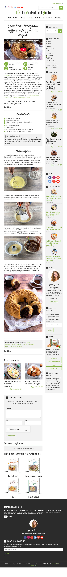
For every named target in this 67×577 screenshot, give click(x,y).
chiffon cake (8, 97)
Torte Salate (49, 56)
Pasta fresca (54, 358)
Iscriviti (50, 330)
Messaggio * (9, 408)
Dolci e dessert (50, 60)
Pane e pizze (49, 53)
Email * (26, 420)
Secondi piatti (50, 48)
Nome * (7, 420)
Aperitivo (48, 44)
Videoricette (39, 17)
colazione (7, 75)
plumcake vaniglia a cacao (22, 97)
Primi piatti (49, 46)
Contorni (48, 51)
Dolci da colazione (22, 344)
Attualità (49, 17)
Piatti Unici (49, 58)
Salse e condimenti (51, 63)
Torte (13, 344)
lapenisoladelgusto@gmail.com (34, 534)
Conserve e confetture (52, 65)
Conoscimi (53, 301)
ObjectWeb (54, 563)
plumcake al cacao (33, 96)
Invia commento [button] (11, 436)
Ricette (16, 17)
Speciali (30, 17)
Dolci (23, 17)
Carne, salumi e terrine (54, 362)
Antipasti (48, 41)
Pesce (53, 365)
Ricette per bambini (16, 346)
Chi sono (57, 17)
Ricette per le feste (51, 67)
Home (9, 17)
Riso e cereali (53, 368)
